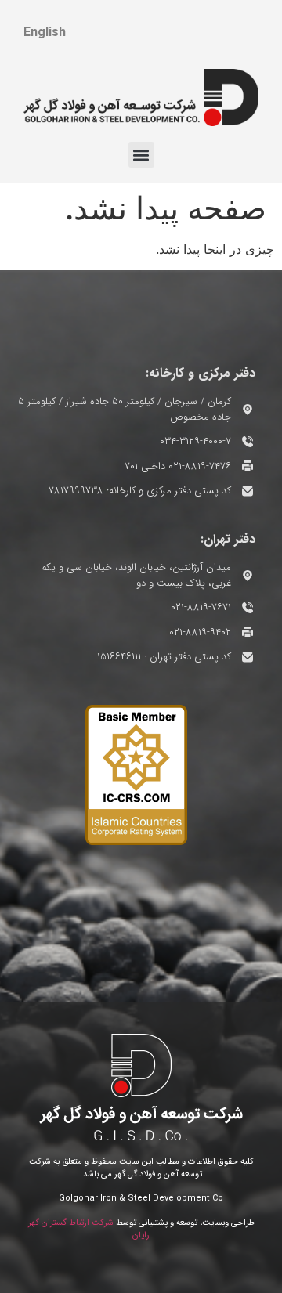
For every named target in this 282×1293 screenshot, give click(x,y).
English (45, 32)
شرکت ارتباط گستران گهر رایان (89, 1229)
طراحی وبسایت (228, 1223)
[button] (141, 155)
